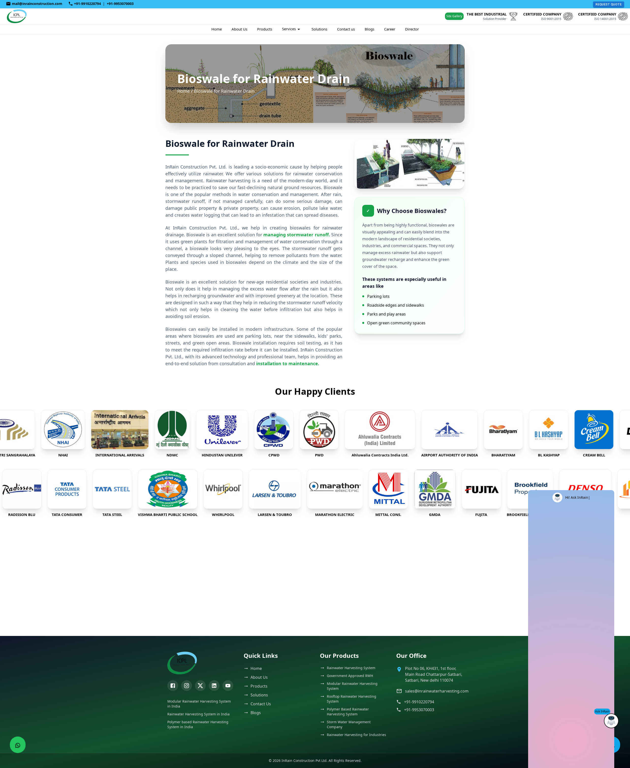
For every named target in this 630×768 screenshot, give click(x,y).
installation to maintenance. (287, 363)
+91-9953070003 (120, 3)
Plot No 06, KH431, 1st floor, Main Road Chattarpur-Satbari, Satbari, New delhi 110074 (433, 674)
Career (389, 29)
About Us (239, 29)
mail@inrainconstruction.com (37, 3)
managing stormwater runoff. (296, 235)
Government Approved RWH (350, 675)
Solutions (319, 29)
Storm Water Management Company (349, 724)
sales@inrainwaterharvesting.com (434, 691)
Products (264, 29)
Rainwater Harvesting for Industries (356, 734)
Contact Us (261, 704)
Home (216, 29)
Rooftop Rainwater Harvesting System (351, 699)
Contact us (346, 29)
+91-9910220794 (87, 3)
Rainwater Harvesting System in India (198, 714)
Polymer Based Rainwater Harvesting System (348, 711)
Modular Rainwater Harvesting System (352, 686)
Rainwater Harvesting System (351, 667)
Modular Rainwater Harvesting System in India (199, 703)
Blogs (369, 29)
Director (412, 29)
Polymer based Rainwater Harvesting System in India (197, 724)
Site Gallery (454, 16)
